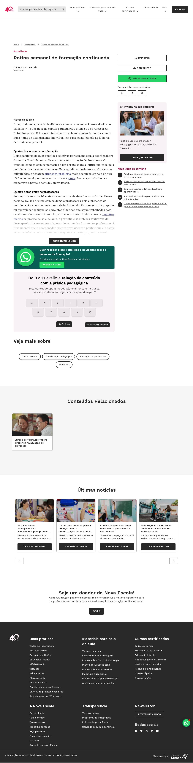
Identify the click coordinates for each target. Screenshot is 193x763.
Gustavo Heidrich (27, 67)
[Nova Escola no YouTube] (157, 731)
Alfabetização (37, 664)
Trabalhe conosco (40, 726)
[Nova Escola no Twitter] (141, 731)
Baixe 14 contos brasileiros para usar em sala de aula (142, 183)
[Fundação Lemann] (179, 756)
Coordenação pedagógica (59, 356)
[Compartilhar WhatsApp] (122, 93)
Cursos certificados (128, 9)
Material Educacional (94, 673)
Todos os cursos (144, 646)
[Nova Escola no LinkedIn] (152, 731)
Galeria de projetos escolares (46, 691)
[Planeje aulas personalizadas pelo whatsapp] (186, 723)
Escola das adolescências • (45, 687)
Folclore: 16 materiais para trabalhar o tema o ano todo (141, 175)
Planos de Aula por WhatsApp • (100, 678)
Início (16, 44)
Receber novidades (149, 714)
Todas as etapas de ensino (55, 44)
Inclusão (35, 668)
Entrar (180, 9)
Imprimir (144, 57)
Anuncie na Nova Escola (44, 745)
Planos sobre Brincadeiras (97, 669)
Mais (164, 7)
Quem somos (37, 722)
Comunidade (151, 7)
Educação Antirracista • (148, 650)
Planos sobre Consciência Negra (100, 660)
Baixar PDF (144, 68)
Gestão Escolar (38, 682)
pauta (71, 178)
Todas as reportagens (42, 646)
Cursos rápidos (143, 673)
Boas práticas (77, 7)
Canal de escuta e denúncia (98, 726)
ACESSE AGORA (52, 264)
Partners (35, 740)
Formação (64, 364)
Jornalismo (30, 44)
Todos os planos (91, 651)
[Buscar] (63, 9)
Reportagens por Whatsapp (45, 696)
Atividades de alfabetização (98, 683)
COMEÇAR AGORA (142, 157)
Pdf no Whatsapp (144, 78)
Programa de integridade (96, 717)
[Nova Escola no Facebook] (136, 731)
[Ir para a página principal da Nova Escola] (9, 9)
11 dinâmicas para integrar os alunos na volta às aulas (141, 197)
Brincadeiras (37, 673)
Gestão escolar (29, 356)
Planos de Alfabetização (96, 664)
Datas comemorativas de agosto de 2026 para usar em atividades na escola (143, 205)
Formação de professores (93, 356)
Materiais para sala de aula (102, 9)
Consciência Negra (40, 655)
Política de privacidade (95, 722)
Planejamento (38, 678)
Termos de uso (91, 713)
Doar (96, 611)
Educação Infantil (40, 659)
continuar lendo (64, 241)
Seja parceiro (37, 731)
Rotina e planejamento (148, 668)
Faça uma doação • (41, 736)
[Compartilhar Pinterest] (142, 93)
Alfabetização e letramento (150, 659)
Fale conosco (37, 717)
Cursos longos (143, 678)
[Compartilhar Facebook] (132, 93)
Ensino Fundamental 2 (148, 664)
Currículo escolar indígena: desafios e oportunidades (140, 190)
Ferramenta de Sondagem (97, 655)
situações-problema (58, 173)
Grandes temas (38, 650)
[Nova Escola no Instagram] (147, 731)
